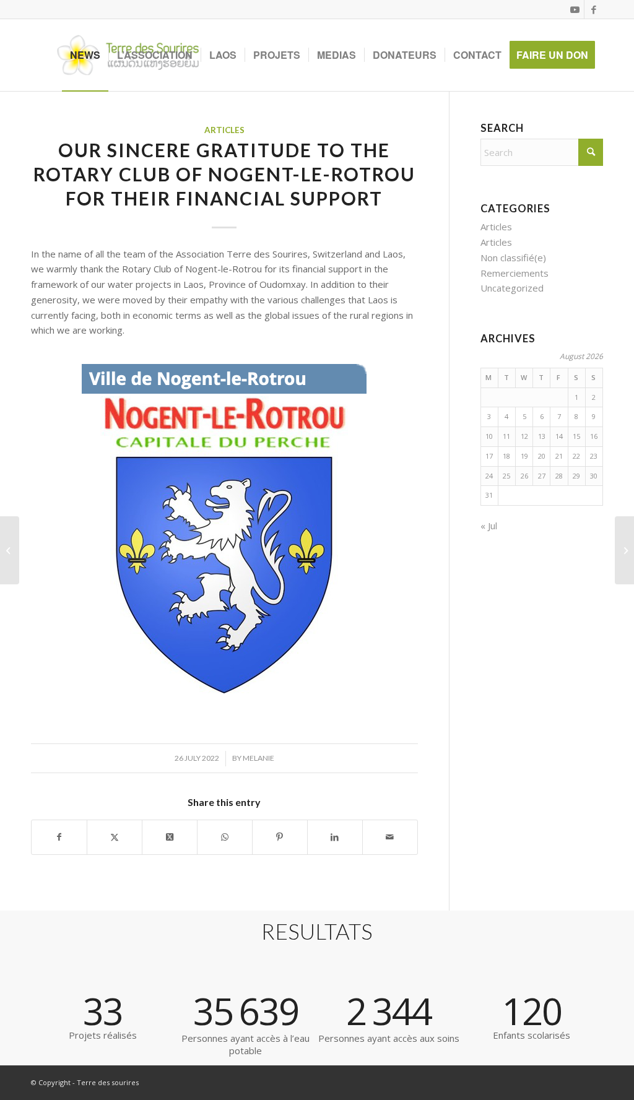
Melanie (258, 758)
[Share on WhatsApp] (225, 837)
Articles (224, 130)
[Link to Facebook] (593, 9)
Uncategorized (512, 288)
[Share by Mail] (390, 837)
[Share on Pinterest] (280, 837)
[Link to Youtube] (575, 9)
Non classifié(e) (513, 257)
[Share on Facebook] (59, 837)
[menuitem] (85, 55)
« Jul (488, 525)
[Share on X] (114, 837)
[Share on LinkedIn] (335, 837)
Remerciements (514, 273)
